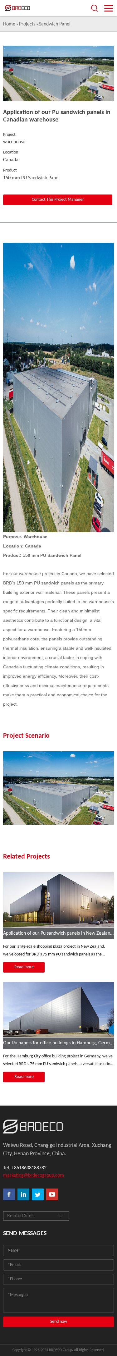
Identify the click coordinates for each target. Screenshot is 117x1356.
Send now (58, 1321)
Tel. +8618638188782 (24, 1168)
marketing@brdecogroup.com (33, 1175)
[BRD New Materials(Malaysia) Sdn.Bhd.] (26, 8)
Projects (27, 24)
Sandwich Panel (55, 24)
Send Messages (24, 1233)
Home (9, 24)
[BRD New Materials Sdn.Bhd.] (58, 1127)
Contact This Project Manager (58, 199)
